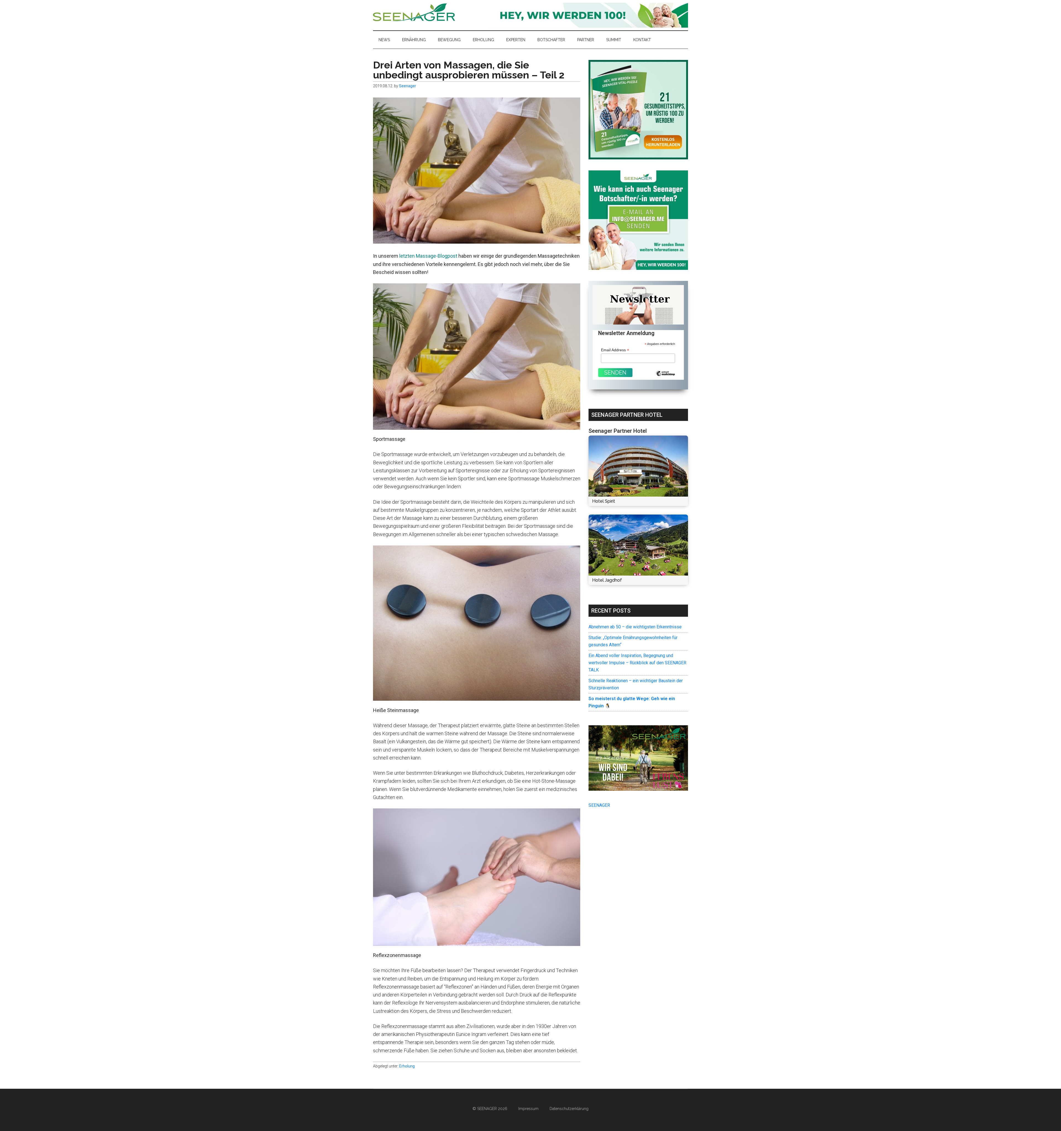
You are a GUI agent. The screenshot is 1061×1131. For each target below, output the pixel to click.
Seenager (414, 12)
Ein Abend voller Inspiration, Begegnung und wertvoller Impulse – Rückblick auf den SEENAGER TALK (637, 663)
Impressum (528, 1108)
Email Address (615, 350)
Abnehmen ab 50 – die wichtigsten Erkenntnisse (635, 626)
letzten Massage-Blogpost (428, 256)
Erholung (407, 1066)
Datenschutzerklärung (569, 1108)
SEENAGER (599, 805)
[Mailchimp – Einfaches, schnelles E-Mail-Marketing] (665, 377)
